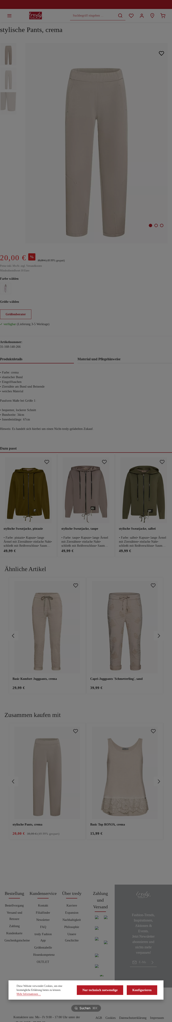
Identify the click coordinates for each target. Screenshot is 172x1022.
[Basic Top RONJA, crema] (125, 773)
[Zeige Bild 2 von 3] (156, 225)
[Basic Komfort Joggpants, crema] (47, 627)
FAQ (43, 927)
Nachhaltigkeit (71, 920)
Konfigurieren (142, 990)
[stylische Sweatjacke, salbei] (143, 490)
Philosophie (71, 927)
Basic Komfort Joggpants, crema (35, 679)
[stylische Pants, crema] (96, 143)
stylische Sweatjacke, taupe (79, 528)
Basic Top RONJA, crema (107, 824)
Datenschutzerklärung (132, 1018)
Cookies (110, 1018)
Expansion (71, 912)
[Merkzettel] (131, 15)
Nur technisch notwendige (100, 990)
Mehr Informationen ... (29, 994)
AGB (98, 1018)
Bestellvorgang (14, 905)
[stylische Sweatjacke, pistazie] (28, 490)
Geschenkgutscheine (17, 940)
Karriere (72, 905)
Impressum (157, 1018)
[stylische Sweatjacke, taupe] (86, 490)
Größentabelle (43, 947)
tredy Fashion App (43, 937)
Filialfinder (43, 912)
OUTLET (43, 962)
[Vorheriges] (13, 635)
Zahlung (14, 926)
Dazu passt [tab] (8, 448)
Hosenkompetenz (44, 954)
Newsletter (43, 920)
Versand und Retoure (14, 916)
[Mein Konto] (141, 15)
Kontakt (43, 905)
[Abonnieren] (152, 962)
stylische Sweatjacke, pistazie (23, 528)
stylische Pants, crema (27, 824)
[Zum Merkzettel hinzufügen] (161, 53)
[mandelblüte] (5, 288)
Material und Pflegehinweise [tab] (98, 359)
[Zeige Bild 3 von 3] (161, 225)
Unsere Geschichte (72, 937)
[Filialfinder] (152, 15)
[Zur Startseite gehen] (35, 15)
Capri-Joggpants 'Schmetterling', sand (116, 679)
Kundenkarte (14, 933)
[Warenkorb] (163, 15)
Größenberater (16, 314)
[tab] (37, 359)
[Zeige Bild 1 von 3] (150, 225)
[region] (86, 635)
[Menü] (9, 15)
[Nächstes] (158, 635)
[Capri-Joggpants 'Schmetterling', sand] (125, 627)
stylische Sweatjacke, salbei (137, 528)
